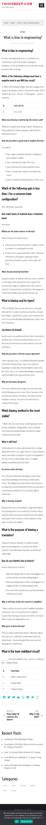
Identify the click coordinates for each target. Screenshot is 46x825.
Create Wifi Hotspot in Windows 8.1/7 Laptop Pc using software (22, 758)
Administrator (28, 43)
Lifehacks (32, 785)
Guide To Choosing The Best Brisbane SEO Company (22, 752)
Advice (5, 785)
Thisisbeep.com (17, 4)
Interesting (23, 785)
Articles (14, 785)
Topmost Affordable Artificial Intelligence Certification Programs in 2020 (22, 766)
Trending (13, 790)
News (23, 32)
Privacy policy (26, 821)
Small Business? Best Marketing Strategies (18, 739)
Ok (17, 821)
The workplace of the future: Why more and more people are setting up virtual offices (23, 745)
